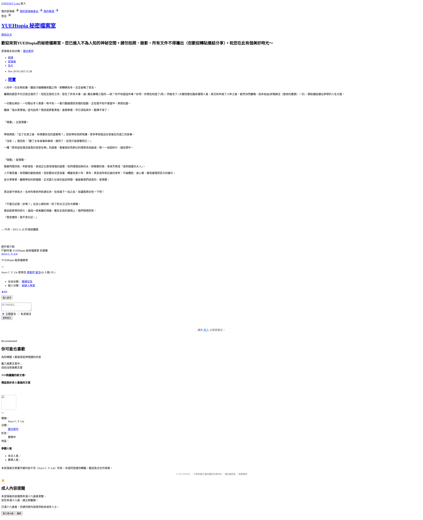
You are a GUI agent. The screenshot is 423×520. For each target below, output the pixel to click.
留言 (38, 272)
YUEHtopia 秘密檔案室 (28, 26)
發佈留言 (7, 318)
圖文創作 (28, 51)
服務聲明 (243, 474)
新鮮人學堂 (28, 285)
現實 (12, 79)
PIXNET (187, 474)
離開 (19, 513)
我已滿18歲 (8, 513)
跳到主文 (6, 34)
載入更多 (7, 298)
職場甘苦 (27, 281)
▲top (4, 291)
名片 (10, 65)
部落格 (12, 61)
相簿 (10, 57)
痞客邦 (31, 272)
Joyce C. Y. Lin (9, 253)
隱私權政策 (230, 474)
